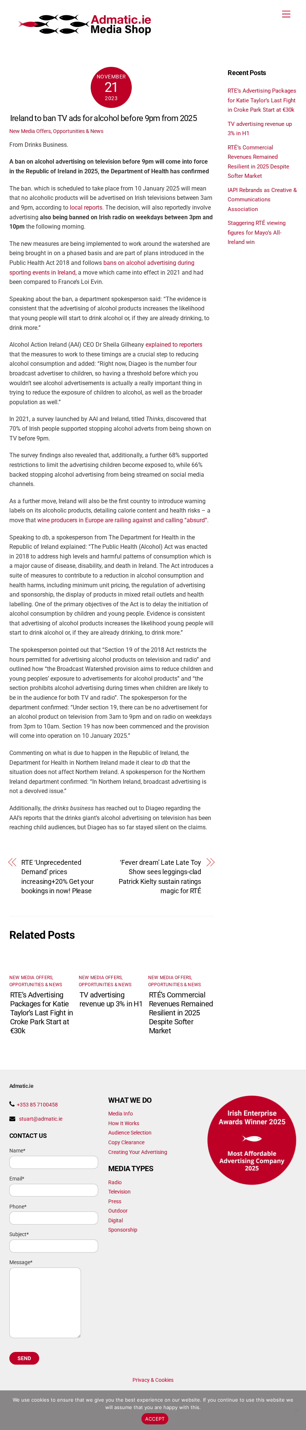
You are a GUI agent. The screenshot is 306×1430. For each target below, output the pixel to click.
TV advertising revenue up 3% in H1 (111, 999)
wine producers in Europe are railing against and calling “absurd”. (123, 520)
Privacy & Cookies (153, 1380)
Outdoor (118, 1211)
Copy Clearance (126, 1142)
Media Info (120, 1114)
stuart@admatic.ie (40, 1119)
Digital (115, 1220)
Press (114, 1201)
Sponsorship (122, 1230)
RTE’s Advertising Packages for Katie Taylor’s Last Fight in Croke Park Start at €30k (41, 1012)
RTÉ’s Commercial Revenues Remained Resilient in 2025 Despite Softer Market (181, 1012)
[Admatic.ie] (90, 33)
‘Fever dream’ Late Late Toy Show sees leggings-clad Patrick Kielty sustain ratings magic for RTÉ (160, 876)
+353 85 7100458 (37, 1105)
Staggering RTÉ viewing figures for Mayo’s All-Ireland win (256, 232)
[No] (296, 1410)
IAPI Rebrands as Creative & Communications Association (262, 200)
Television (119, 1192)
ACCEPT (155, 1419)
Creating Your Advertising (137, 1152)
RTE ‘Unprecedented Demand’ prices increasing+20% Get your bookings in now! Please (57, 876)
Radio (115, 1182)
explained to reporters (174, 344)
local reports (86, 207)
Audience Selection (130, 1133)
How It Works (123, 1123)
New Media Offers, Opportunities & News (56, 131)
